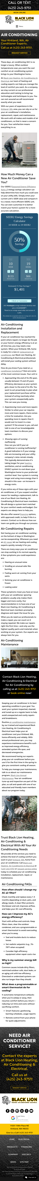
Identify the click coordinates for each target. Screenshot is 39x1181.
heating (28, 463)
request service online (27, 869)
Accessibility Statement (19, 1176)
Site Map (24, 1162)
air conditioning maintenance (22, 722)
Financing (26, 1147)
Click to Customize (19, 301)
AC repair (8, 542)
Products (12, 1147)
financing (24, 514)
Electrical (24, 1139)
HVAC (12, 1139)
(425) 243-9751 (19, 8)
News (13, 1162)
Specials (26, 1154)
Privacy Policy (28, 1173)
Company (13, 1154)
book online (18, 693)
